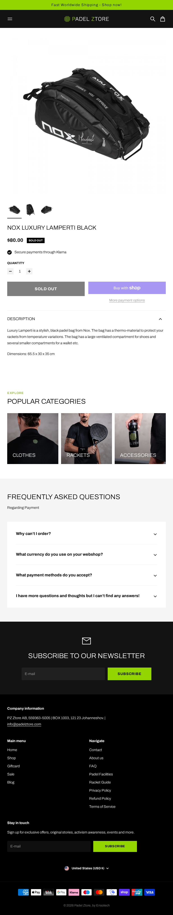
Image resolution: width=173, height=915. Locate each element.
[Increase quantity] (29, 271)
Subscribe (129, 674)
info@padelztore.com (24, 724)
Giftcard (13, 766)
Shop (11, 758)
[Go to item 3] (47, 210)
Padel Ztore (82, 905)
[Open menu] (10, 18)
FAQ (93, 766)
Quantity (16, 263)
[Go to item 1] (14, 210)
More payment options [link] (127, 300)
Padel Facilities (101, 774)
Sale (10, 774)
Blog (10, 782)
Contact (95, 750)
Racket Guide (100, 782)
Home (12, 750)
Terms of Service (102, 807)
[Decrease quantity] (10, 271)
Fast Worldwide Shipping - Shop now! (86, 5)
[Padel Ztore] (86, 19)
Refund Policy (100, 798)
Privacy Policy (100, 790)
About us (96, 758)
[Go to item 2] (30, 210)
